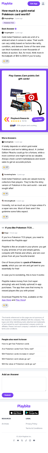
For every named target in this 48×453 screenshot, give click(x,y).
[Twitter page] (22, 440)
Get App (33, 3)
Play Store (20, 300)
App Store (6, 300)
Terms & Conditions (34, 428)
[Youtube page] (34, 440)
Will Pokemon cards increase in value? (18, 354)
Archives (5, 424)
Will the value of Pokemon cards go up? (19, 364)
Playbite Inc (26, 436)
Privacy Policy (31, 424)
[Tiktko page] (26, 440)
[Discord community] (18, 440)
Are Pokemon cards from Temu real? (18, 349)
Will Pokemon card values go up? (16, 359)
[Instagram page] (30, 440)
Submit (7, 395)
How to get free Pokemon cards (15, 344)
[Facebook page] (14, 440)
